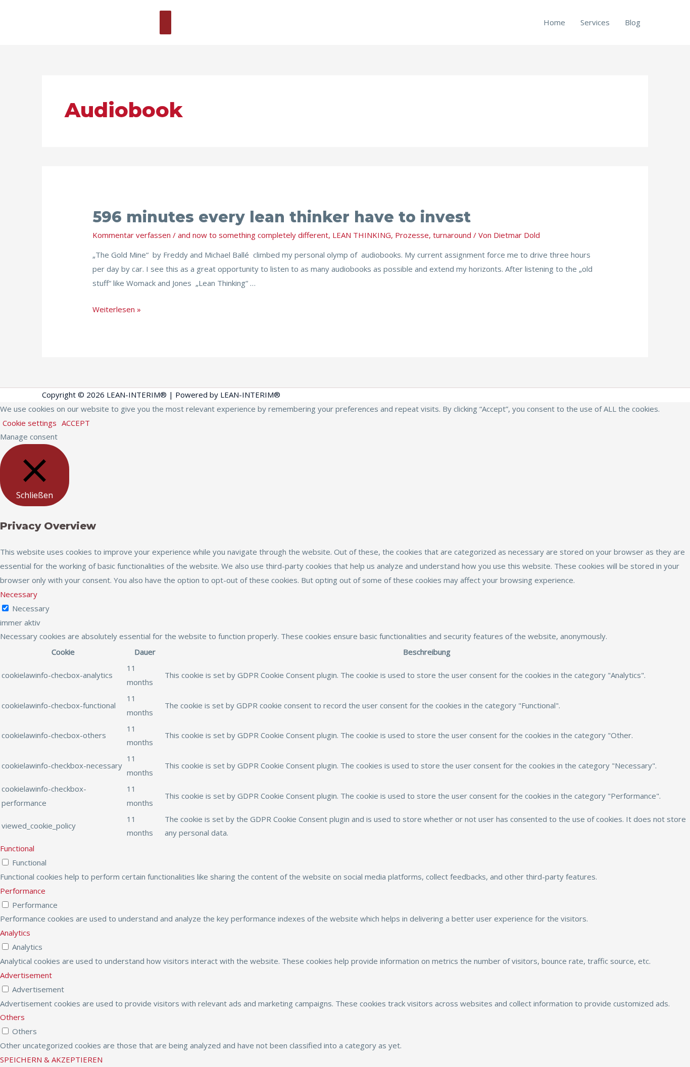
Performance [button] (22, 891)
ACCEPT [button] (76, 423)
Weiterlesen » (116, 309)
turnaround (452, 235)
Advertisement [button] (26, 975)
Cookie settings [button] (30, 423)
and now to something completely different (253, 235)
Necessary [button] (18, 594)
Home (554, 22)
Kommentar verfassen (131, 235)
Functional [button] (17, 848)
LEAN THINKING (361, 235)
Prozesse (412, 235)
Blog (632, 22)
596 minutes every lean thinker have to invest (281, 217)
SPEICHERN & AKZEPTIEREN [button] (51, 1059)
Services (595, 22)
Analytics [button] (15, 933)
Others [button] (12, 1017)
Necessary (31, 608)
